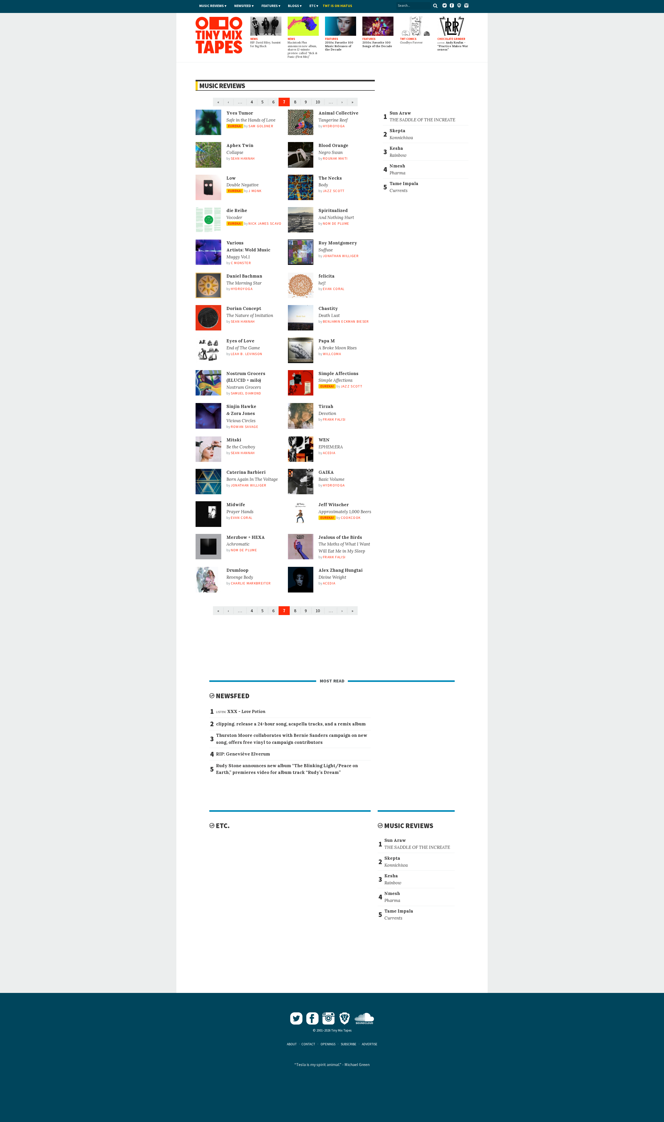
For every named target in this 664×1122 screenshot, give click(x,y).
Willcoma (332, 354)
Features (269, 6)
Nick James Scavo (265, 223)
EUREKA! (234, 126)
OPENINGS (328, 1044)
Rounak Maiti (335, 158)
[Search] (435, 5)
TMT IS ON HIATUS (337, 6)
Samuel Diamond (246, 393)
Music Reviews (211, 6)
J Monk (254, 191)
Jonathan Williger (341, 256)
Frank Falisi (334, 419)
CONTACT (308, 1044)
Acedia (329, 453)
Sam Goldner (260, 126)
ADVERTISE (369, 1044)
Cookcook (351, 518)
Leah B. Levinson (246, 354)
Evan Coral (333, 289)
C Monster (241, 263)
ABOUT (292, 1044)
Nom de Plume (336, 223)
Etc (312, 6)
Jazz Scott (333, 191)
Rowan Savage (244, 427)
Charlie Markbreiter (251, 583)
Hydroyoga (334, 126)
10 (318, 102)
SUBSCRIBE (348, 1044)
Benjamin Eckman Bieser (346, 321)
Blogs (293, 6)
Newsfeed (242, 6)
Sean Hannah (243, 158)
